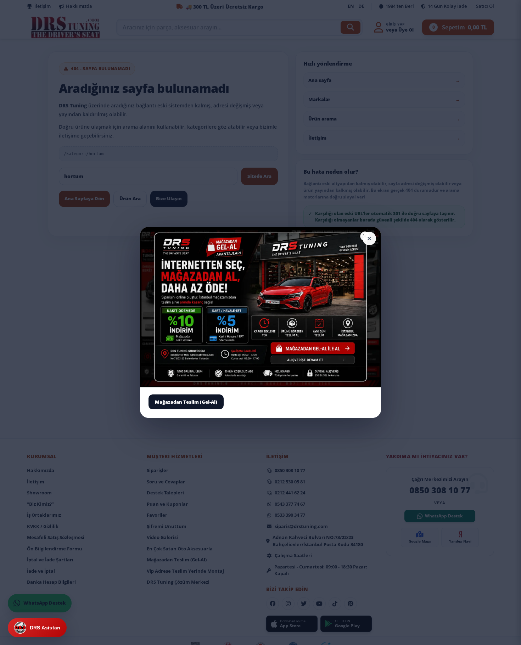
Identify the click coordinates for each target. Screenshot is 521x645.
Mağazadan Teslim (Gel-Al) (186, 402)
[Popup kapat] (369, 238)
